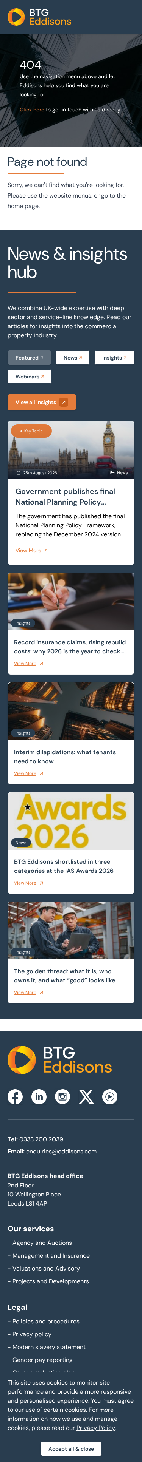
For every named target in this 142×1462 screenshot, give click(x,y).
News (70, 357)
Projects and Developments (48, 1281)
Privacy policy (29, 1334)
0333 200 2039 (41, 1139)
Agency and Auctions (40, 1243)
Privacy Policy (95, 1428)
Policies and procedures (44, 1321)
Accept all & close (71, 1448)
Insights (112, 357)
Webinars (27, 376)
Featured (27, 357)
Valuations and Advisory (44, 1268)
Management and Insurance (49, 1256)
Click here (32, 109)
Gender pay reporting (40, 1360)
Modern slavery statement (47, 1347)
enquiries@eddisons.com (61, 1151)
